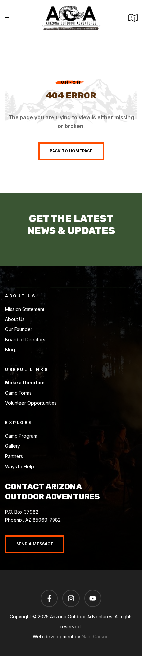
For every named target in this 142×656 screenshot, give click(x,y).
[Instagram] (71, 598)
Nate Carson (95, 636)
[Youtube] (92, 598)
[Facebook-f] (49, 598)
